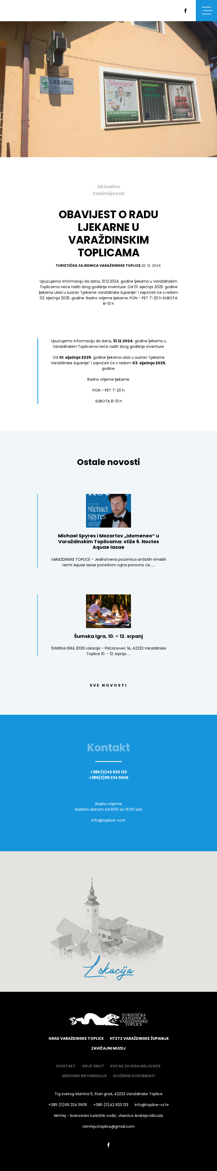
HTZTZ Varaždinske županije (139, 1038)
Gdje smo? (93, 1066)
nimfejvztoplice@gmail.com (109, 1126)
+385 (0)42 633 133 (108, 772)
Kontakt (66, 1066)
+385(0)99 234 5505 (108, 777)
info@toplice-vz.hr (109, 820)
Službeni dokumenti (134, 1076)
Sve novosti (108, 685)
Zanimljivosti (109, 193)
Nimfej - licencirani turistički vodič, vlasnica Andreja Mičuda (108, 1115)
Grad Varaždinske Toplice (76, 1038)
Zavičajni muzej (108, 1048)
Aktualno (108, 187)
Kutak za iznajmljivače (135, 1066)
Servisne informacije (84, 1076)
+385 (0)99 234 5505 (67, 1104)
